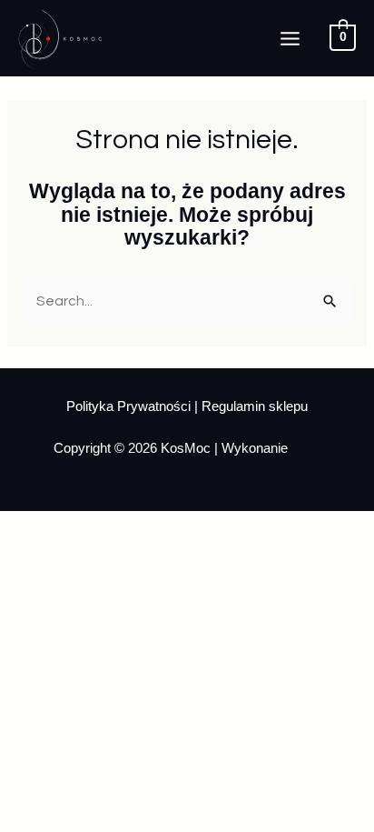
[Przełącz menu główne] (290, 38)
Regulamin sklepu (255, 406)
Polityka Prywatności (130, 406)
